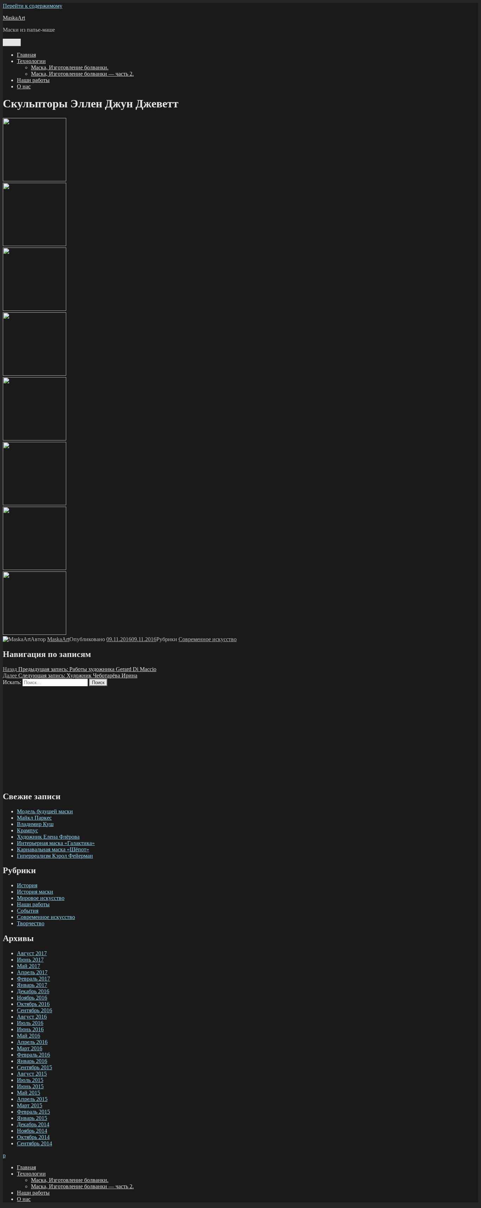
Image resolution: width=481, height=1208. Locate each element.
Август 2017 (32, 953)
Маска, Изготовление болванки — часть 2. (82, 74)
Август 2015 (32, 1074)
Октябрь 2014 (33, 1137)
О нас (24, 86)
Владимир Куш (35, 824)
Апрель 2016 (32, 1042)
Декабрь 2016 (33, 991)
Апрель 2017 (32, 972)
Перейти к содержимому (32, 6)
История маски (35, 892)
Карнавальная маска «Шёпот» (53, 849)
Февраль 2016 (33, 1055)
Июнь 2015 (30, 1086)
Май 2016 (28, 1036)
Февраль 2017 (33, 979)
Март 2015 (29, 1105)
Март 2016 (29, 1048)
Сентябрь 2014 (34, 1143)
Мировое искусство (40, 898)
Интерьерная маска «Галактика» (56, 843)
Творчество (30, 923)
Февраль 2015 (33, 1112)
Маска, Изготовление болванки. (69, 67)
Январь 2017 (32, 985)
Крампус (27, 830)
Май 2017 (28, 966)
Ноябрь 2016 (32, 998)
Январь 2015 (32, 1118)
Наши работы (33, 80)
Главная (26, 55)
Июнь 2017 (30, 960)
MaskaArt (14, 18)
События (27, 911)
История (27, 885)
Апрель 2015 (32, 1099)
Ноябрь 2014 (32, 1131)
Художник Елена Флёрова (48, 837)
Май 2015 (28, 1093)
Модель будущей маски (45, 811)
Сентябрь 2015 (34, 1067)
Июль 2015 (30, 1080)
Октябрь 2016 (33, 1004)
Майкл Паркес (34, 818)
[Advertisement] (214, 735)
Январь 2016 (32, 1061)
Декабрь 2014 (33, 1124)
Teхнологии (31, 61)
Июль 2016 (30, 1023)
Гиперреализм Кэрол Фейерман (55, 856)
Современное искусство (208, 639)
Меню (12, 42)
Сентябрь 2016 (34, 1010)
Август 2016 (32, 1017)
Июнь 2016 (30, 1029)
